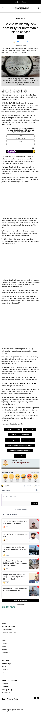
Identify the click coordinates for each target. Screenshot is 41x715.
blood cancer (26, 434)
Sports (4, 643)
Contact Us (5, 693)
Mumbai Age (6, 663)
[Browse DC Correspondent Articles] (5, 463)
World (3, 647)
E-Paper (4, 684)
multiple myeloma (12, 440)
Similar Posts (8, 607)
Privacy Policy (6, 690)
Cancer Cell (20, 456)
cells (18, 429)
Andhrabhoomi (7, 630)
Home (3, 624)
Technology (5, 653)
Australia (13, 434)
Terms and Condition (9, 680)
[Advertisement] (20, 200)
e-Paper (15, 2)
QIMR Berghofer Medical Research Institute (20, 445)
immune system (28, 440)
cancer (9, 429)
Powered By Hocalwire (7, 711)
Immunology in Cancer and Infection (20, 450)
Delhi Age (5, 660)
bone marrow (29, 429)
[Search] (39, 8)
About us (4, 670)
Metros (4, 650)
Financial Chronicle (8, 633)
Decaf (3, 667)
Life (21, 37)
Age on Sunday (22, 2)
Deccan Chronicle (8, 627)
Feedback (5, 687)
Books (3, 640)
